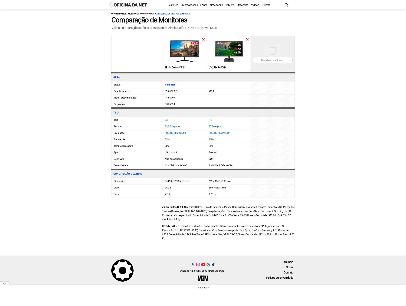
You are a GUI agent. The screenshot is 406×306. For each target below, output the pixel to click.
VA (166, 119)
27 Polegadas (216, 126)
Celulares (172, 5)
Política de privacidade (279, 277)
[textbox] (272, 60)
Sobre (289, 267)
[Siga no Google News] (208, 265)
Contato (288, 272)
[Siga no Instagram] (198, 265)
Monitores (133, 14)
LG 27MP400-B (217, 67)
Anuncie (288, 262)
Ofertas (266, 5)
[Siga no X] (193, 265)
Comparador (147, 14)
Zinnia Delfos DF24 (175, 67)
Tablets (230, 5)
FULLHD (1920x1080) (175, 133)
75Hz (167, 139)
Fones (203, 5)
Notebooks (216, 5)
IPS (210, 119)
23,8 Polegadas (172, 126)
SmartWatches (189, 5)
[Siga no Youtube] (203, 265)
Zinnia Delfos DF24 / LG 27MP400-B (173, 14)
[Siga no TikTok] (213, 265)
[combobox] (273, 60)
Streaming (243, 5)
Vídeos (255, 5)
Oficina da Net (118, 14)
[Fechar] (203, 39)
